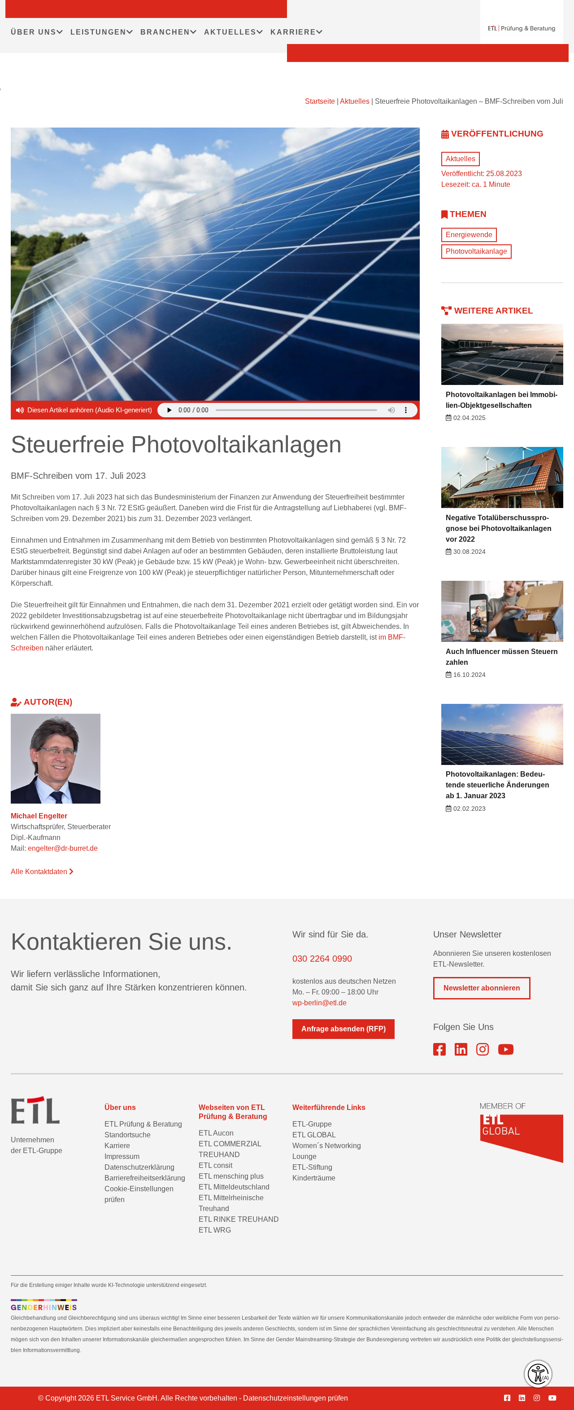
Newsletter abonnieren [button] (482, 988)
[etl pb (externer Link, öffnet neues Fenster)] (525, 1398)
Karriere (117, 1145)
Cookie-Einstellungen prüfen (139, 1194)
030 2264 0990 (322, 959)
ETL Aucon (216, 1133)
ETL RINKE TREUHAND (239, 1219)
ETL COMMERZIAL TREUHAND (230, 1149)
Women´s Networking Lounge (326, 1151)
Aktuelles (355, 101)
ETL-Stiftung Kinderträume (313, 1172)
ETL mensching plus (231, 1176)
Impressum (121, 1156)
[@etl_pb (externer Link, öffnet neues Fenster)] (506, 1050)
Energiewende (469, 235)
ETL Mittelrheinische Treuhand (231, 1203)
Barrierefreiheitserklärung (144, 1178)
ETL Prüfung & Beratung (143, 1124)
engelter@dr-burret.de (63, 848)
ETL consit (215, 1165)
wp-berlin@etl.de (319, 1003)
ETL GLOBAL (314, 1135)
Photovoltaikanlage (476, 251)
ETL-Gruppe (312, 1124)
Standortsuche (127, 1135)
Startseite (320, 101)
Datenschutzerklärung (139, 1167)
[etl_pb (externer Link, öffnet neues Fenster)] (482, 1050)
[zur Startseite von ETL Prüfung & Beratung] (521, 28)
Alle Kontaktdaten (40, 871)
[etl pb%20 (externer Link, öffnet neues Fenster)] (461, 1050)
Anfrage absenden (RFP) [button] (343, 1029)
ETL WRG (215, 1230)
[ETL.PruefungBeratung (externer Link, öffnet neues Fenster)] (439, 1050)
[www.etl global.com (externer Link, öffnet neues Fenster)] (521, 1133)
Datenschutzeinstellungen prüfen (295, 1398)
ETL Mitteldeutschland (234, 1187)
